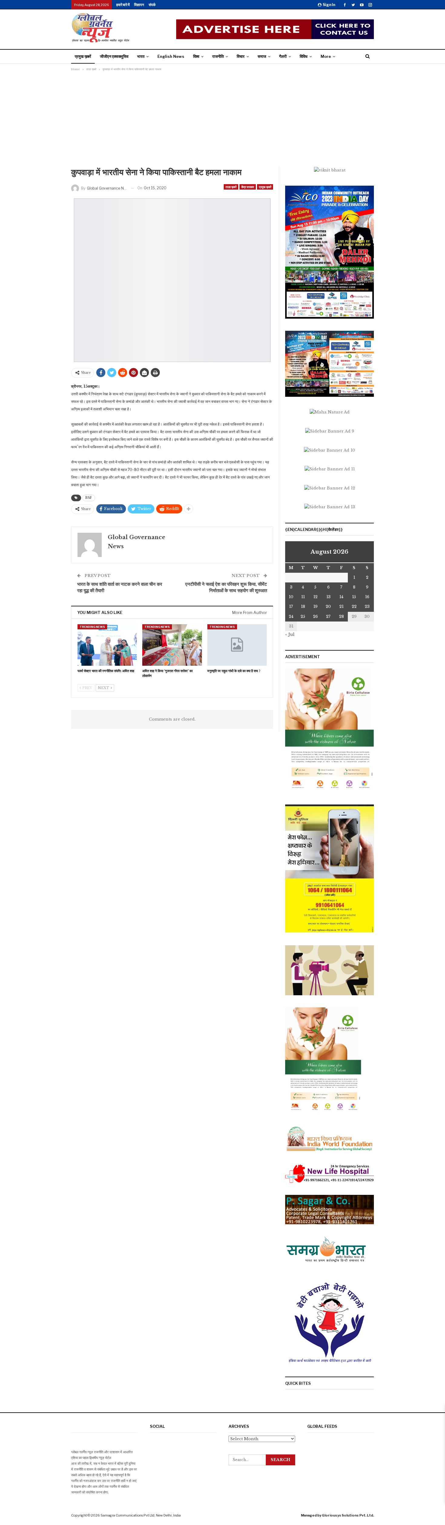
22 (354, 606)
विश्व (196, 56)
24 (291, 616)
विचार (241, 56)
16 (367, 596)
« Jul (290, 634)
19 (315, 606)
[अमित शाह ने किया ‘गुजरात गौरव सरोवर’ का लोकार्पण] (172, 645)
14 (341, 596)
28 (341, 616)
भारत (140, 56)
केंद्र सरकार (247, 187)
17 (291, 606)
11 (303, 596)
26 (315, 616)
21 (341, 606)
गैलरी (283, 56)
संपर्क (152, 4)
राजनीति (218, 56)
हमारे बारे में (123, 4)
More (326, 56)
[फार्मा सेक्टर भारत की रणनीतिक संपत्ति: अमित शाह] (107, 645)
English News (170, 56)
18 (303, 606)
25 (303, 616)
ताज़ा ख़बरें (231, 187)
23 (367, 606)
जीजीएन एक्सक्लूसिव (114, 56)
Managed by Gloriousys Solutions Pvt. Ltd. (337, 1515)
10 (291, 596)
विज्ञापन (139, 4)
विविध (304, 56)
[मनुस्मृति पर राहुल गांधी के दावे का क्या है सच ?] (237, 645)
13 (328, 596)
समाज (262, 56)
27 (328, 616)
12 (315, 596)
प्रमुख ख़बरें (83, 56)
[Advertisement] (222, 121)
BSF (88, 498)
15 (354, 596)
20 (328, 606)
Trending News (92, 626)
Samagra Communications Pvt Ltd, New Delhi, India (141, 1515)
